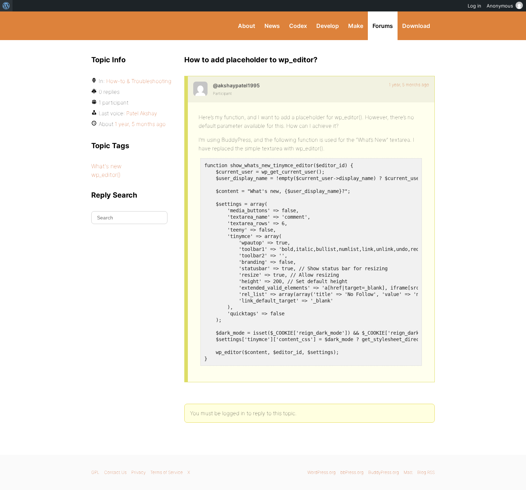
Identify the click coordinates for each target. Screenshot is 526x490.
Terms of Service (166, 472)
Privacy (138, 472)
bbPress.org (352, 472)
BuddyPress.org (139, 25)
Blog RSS (426, 472)
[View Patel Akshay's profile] (200, 89)
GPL (95, 472)
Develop (327, 25)
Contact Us (115, 472)
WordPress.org (321, 472)
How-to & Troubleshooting (138, 81)
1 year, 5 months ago (409, 84)
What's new (106, 166)
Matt (408, 472)
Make (355, 25)
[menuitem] (6, 5)
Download (416, 25)
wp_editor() (106, 174)
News (272, 25)
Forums (382, 25)
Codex (298, 25)
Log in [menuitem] (474, 6)
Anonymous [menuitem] (500, 6)
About (246, 25)
